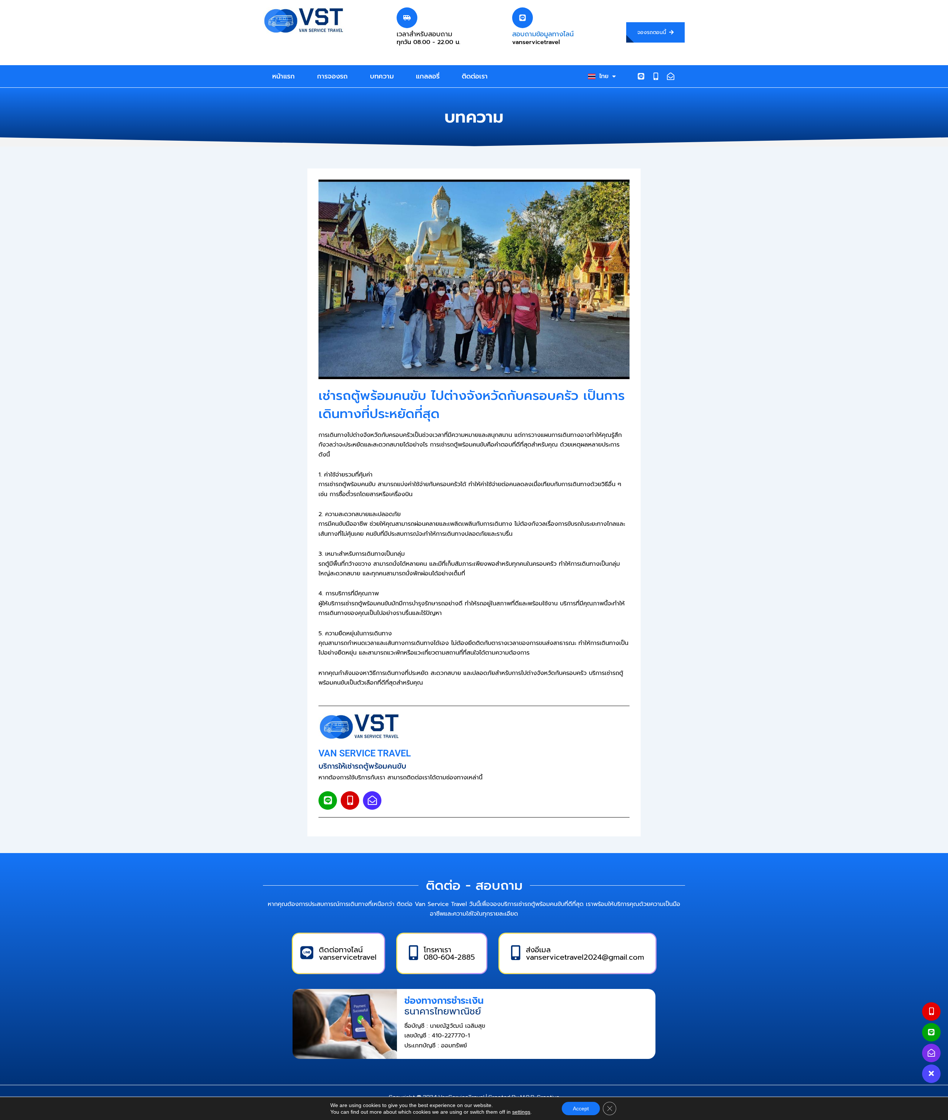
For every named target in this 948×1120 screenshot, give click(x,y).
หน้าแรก (283, 76)
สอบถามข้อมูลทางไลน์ (543, 34)
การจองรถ (332, 76)
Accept (581, 1108)
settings (521, 1112)
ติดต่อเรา (475, 76)
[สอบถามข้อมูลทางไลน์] (522, 17)
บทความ (382, 76)
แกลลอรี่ (428, 76)
